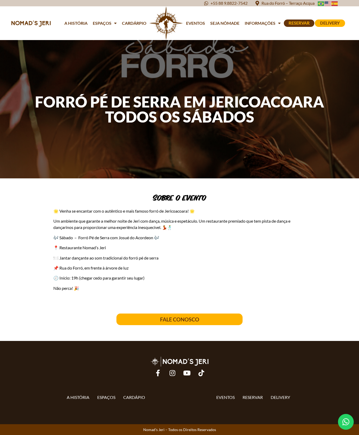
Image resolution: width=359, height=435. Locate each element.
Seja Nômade (224, 23)
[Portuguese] (321, 3)
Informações (260, 23)
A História (76, 23)
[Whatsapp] (346, 422)
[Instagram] (172, 373)
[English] (328, 3)
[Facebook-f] (158, 373)
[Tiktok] (201, 373)
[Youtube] (186, 373)
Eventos (195, 23)
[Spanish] (334, 3)
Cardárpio (134, 23)
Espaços (102, 23)
